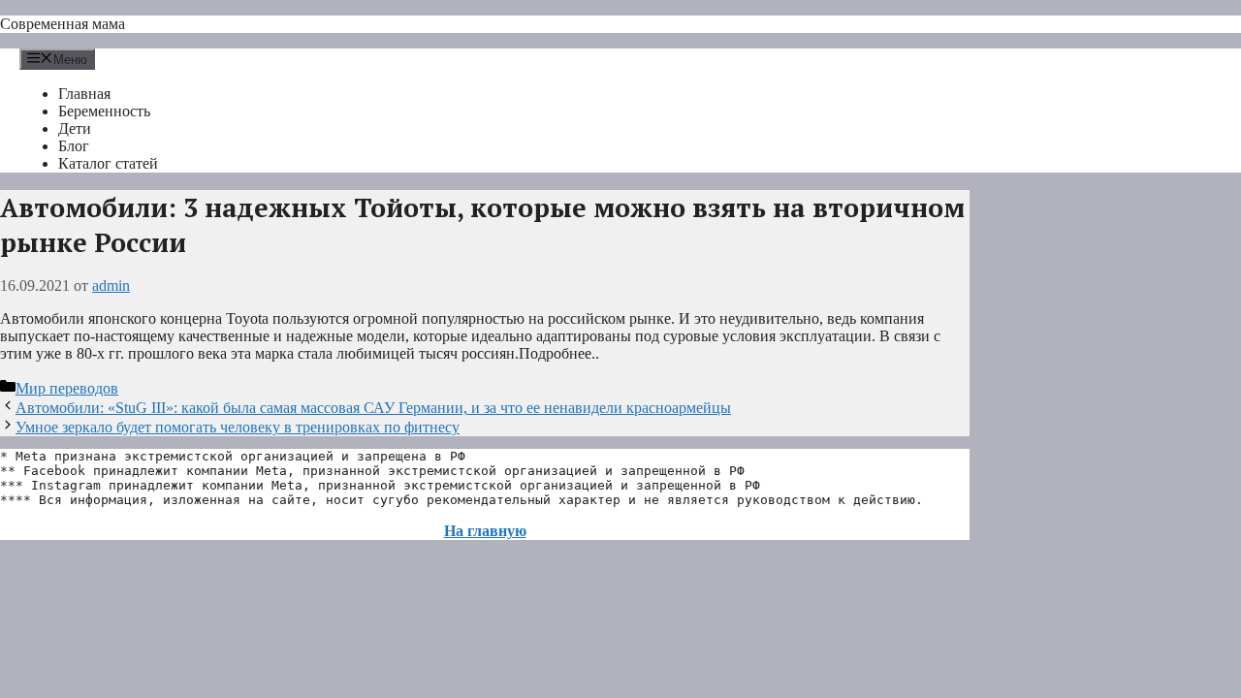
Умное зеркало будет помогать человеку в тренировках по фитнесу (238, 427)
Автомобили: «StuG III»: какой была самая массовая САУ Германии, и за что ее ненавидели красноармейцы (373, 407)
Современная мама (62, 24)
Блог (73, 146)
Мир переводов (67, 388)
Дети (74, 128)
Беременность (104, 111)
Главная (84, 93)
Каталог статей (108, 163)
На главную (485, 531)
